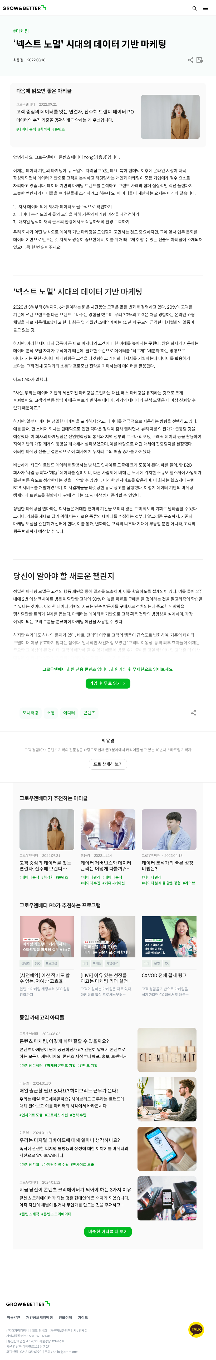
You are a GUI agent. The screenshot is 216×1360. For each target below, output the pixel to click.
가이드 (83, 1317)
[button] (191, 60)
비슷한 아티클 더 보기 (108, 1231)
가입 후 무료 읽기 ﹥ (108, 683)
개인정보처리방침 (39, 1317)
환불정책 (65, 1317)
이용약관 (13, 1317)
